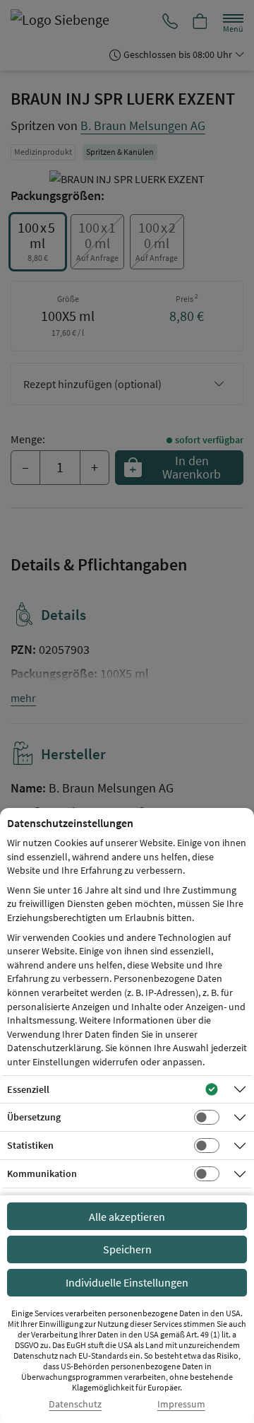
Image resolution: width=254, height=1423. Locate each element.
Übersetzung (34, 1117)
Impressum (181, 1404)
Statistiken (30, 1145)
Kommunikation (42, 1173)
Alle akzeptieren (127, 1217)
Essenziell (28, 1089)
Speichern (127, 1249)
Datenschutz (75, 1404)
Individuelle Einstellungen (127, 1282)
